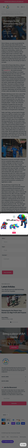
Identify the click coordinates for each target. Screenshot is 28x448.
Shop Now (14, 232)
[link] (14, 221)
